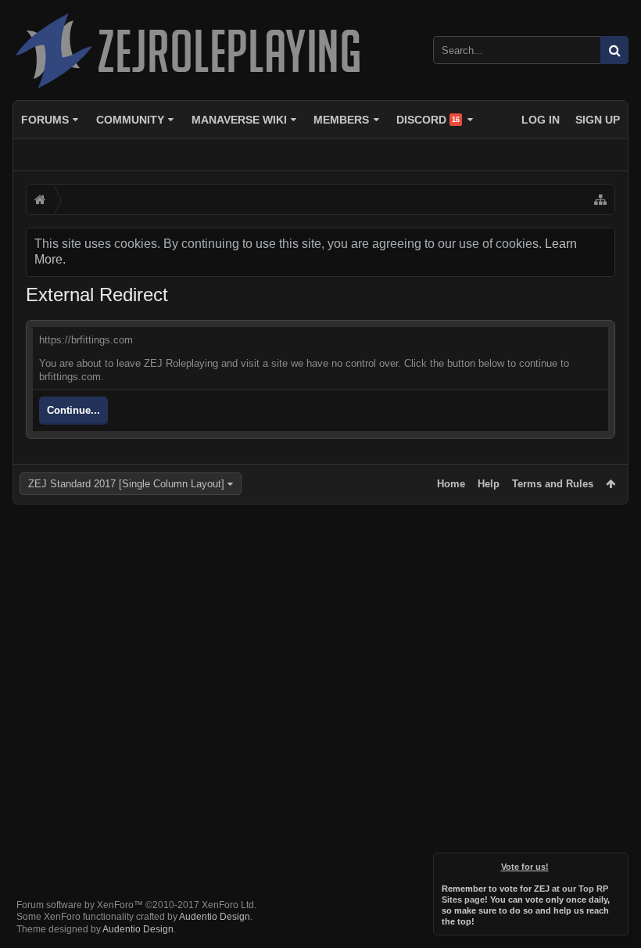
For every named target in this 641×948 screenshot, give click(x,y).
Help (489, 484)
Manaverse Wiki (239, 119)
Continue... (73, 410)
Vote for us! (525, 866)
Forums (45, 119)
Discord (428, 119)
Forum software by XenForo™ (136, 905)
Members (341, 119)
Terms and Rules (552, 484)
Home (451, 484)
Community (130, 119)
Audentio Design (214, 916)
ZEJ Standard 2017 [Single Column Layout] (126, 484)
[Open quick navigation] (600, 199)
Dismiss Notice (617, 863)
